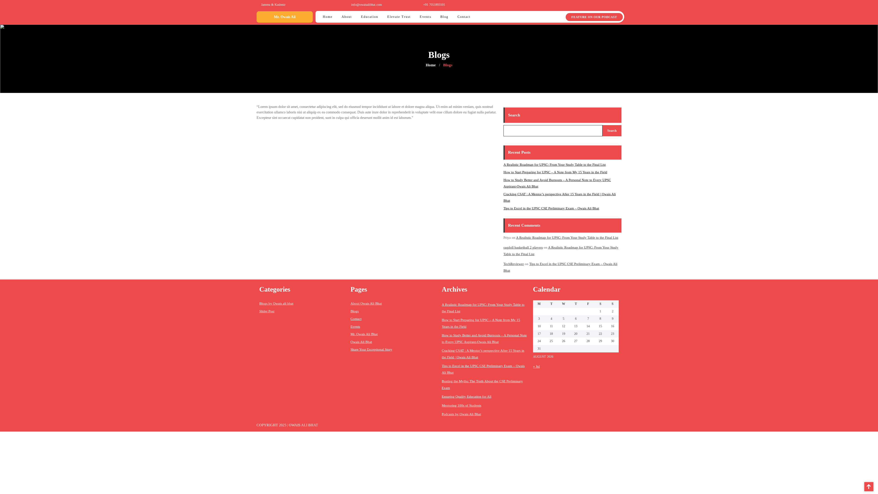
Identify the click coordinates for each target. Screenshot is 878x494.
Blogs (355, 311)
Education (369, 17)
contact (464, 17)
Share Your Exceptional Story (371, 349)
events (425, 17)
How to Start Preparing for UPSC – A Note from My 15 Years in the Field (555, 172)
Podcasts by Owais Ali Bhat (461, 414)
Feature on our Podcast (594, 17)
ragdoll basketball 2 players (523, 247)
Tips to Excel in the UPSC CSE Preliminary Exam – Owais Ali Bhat (551, 208)
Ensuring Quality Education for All (466, 396)
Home (327, 17)
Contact (356, 319)
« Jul (536, 366)
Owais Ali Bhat (361, 342)
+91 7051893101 (434, 4)
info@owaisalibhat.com (366, 4)
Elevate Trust (399, 17)
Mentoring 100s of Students (461, 405)
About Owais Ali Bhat (366, 303)
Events (355, 326)
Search (514, 115)
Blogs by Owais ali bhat (276, 303)
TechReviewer (513, 264)
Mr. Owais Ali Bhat (364, 334)
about (347, 17)
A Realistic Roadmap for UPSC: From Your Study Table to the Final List (554, 164)
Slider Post (266, 311)
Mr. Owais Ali (284, 17)
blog (444, 17)
